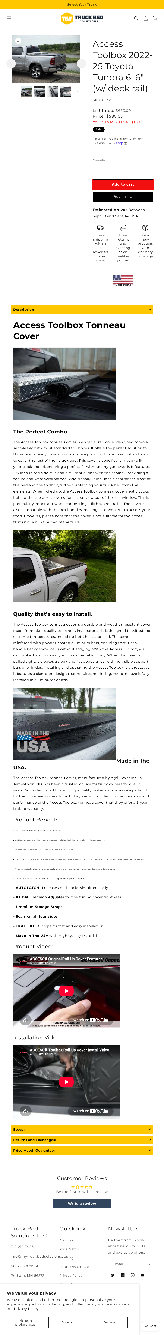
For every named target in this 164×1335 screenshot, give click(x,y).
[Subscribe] (148, 1264)
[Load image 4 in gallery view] (65, 91)
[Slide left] (11, 63)
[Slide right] (81, 63)
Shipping (66, 1258)
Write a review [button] (82, 1204)
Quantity (99, 160)
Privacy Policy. (26, 1309)
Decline (109, 1322)
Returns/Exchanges (74, 1267)
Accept (67, 1322)
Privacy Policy (70, 1275)
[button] (9, 18)
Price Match (69, 1249)
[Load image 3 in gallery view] (52, 91)
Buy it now (123, 197)
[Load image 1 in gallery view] (26, 91)
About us (66, 1240)
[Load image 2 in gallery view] (39, 91)
